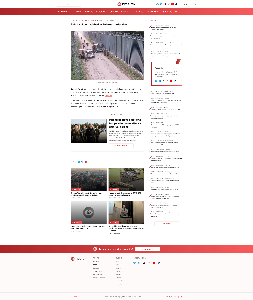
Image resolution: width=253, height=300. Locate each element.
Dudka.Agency (176, 297)
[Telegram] (78, 161)
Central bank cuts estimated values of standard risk (165, 167)
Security (101, 12)
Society (125, 12)
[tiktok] (176, 4)
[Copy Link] (86, 161)
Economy (113, 12)
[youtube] (172, 4)
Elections (138, 12)
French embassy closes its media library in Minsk (164, 189)
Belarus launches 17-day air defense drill (162, 93)
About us (96, 262)
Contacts (96, 268)
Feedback (75, 297)
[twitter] (165, 4)
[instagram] (168, 4)
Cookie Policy (97, 271)
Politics (88, 12)
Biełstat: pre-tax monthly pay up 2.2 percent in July (165, 151)
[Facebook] (82, 161)
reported (108, 95)
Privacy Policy (97, 274)
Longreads (166, 12)
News (78, 12)
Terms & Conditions (99, 277)
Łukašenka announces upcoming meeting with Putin (165, 109)
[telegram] (157, 4)
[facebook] (161, 4)
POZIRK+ (96, 265)
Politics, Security (117, 115)
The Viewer (152, 12)
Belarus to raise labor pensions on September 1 (164, 174)
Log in (184, 4)
